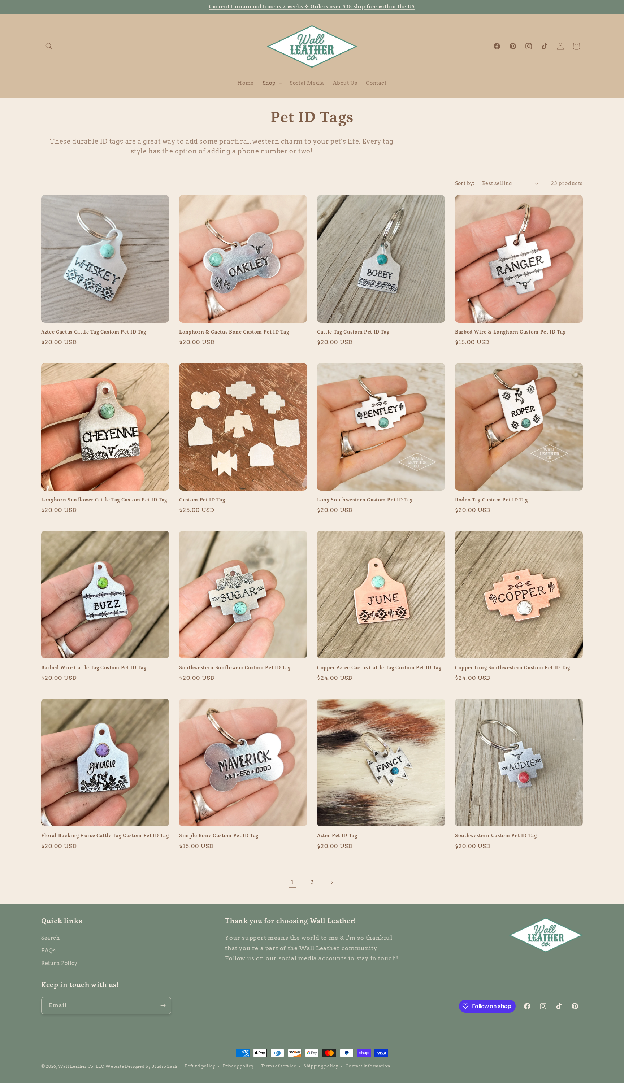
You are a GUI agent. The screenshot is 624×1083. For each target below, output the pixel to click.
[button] (49, 46)
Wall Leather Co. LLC (81, 1066)
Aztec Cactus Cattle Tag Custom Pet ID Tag (93, 332)
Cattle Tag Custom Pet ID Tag (353, 332)
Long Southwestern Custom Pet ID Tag (365, 500)
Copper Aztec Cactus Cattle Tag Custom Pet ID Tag (379, 668)
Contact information (368, 1066)
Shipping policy (321, 1066)
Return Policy (59, 963)
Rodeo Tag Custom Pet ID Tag (491, 500)
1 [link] (292, 882)
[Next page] (331, 883)
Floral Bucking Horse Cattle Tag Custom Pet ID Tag (105, 836)
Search (50, 938)
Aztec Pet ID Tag (337, 836)
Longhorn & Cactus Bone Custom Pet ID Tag (234, 332)
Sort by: (465, 183)
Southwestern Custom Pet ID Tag (496, 836)
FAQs (48, 950)
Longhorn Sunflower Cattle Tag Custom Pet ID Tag (104, 500)
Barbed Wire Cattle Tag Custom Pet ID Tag (93, 668)
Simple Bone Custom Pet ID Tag (219, 836)
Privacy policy (238, 1066)
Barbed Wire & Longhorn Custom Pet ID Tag (510, 332)
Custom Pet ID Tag (202, 500)
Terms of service (278, 1066)
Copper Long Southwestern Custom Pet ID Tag (512, 668)
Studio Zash (164, 1066)
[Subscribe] (163, 1005)
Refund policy (200, 1066)
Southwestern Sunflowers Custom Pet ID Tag (235, 668)
